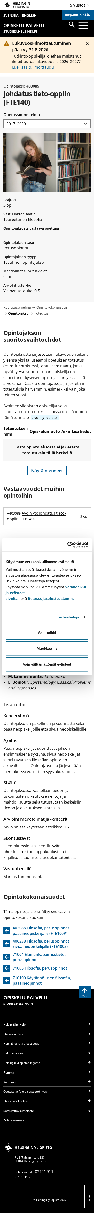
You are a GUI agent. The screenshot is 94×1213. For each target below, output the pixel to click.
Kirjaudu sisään (78, 15)
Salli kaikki (47, 632)
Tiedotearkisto (13, 1034)
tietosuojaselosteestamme (51, 598)
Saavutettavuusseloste (18, 1111)
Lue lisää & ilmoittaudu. (33, 67)
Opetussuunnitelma (21, 114)
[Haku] (72, 24)
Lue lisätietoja (67, 617)
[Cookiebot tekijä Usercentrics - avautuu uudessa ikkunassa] (67, 544)
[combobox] (47, 124)
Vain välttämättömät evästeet (47, 664)
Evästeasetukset (14, 1120)
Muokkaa (44, 648)
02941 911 (44, 1171)
